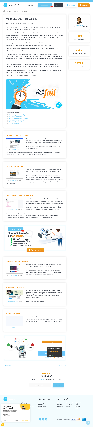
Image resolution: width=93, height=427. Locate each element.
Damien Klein (80, 25)
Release (68, 408)
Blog (58, 408)
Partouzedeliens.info (15, 209)
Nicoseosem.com (15, 180)
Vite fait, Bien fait (13, 11)
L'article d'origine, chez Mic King (17, 115)
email (52, 1)
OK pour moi (25, 420)
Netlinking (41, 403)
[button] (2, 424)
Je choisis (16, 420)
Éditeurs (59, 404)
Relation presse (42, 406)
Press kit (68, 406)
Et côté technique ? (14, 123)
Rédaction (41, 408)
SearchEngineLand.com (15, 301)
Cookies (77, 408)
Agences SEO (69, 403)
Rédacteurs (60, 403)
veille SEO (42, 379)
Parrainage (60, 406)
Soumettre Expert (46, 5)
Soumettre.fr (14, 5)
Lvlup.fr (15, 327)
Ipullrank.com (15, 149)
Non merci (6, 420)
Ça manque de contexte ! (15, 121)
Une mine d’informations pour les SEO (18, 118)
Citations (40, 404)
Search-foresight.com (15, 275)
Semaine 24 (62, 365)
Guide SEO (69, 404)
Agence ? (58, 5)
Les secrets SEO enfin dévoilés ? (17, 120)
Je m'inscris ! (58, 385)
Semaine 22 (7, 365)
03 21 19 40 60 (44, 1)
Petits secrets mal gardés (15, 116)
